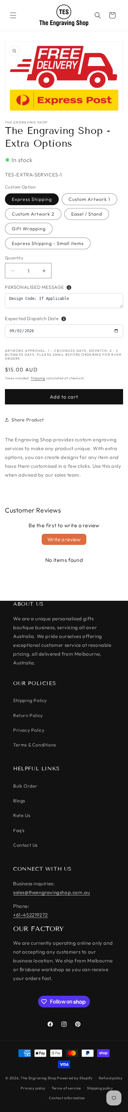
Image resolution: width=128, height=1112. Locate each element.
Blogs (19, 801)
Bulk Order (25, 786)
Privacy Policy (28, 730)
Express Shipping (32, 199)
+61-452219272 (30, 915)
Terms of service (66, 1088)
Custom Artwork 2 (33, 214)
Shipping (38, 378)
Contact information (67, 1098)
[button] (13, 15)
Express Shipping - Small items (48, 243)
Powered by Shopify (75, 1078)
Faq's (19, 830)
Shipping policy (100, 1088)
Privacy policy (33, 1088)
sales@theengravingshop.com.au (51, 892)
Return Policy (28, 715)
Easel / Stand (86, 214)
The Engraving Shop (38, 1078)
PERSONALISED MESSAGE (34, 287)
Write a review (64, 539)
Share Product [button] (27, 420)
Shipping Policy (30, 700)
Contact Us (25, 845)
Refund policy (111, 1078)
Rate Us (21, 815)
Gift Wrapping (29, 229)
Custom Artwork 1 (89, 199)
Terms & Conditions (34, 745)
